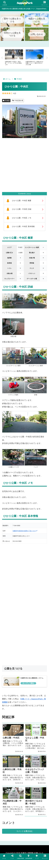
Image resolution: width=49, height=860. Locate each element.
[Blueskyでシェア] (30, 713)
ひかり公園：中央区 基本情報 (23, 226)
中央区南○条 (18, 100)
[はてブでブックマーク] (30, 720)
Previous (2, 58)
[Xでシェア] (8, 713)
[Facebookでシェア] (8, 720)
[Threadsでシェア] (19, 720)
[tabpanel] (14, 57)
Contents (22, 194)
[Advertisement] (24, 165)
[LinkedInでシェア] (24, 727)
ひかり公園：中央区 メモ (21, 218)
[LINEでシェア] (41, 720)
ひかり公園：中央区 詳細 (21, 209)
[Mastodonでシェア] (19, 713)
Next (47, 58)
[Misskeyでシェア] (41, 713)
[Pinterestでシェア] (13, 727)
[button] (35, 727)
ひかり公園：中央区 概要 (21, 201)
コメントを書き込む (24, 831)
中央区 (7, 100)
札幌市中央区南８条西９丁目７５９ (24, 531)
